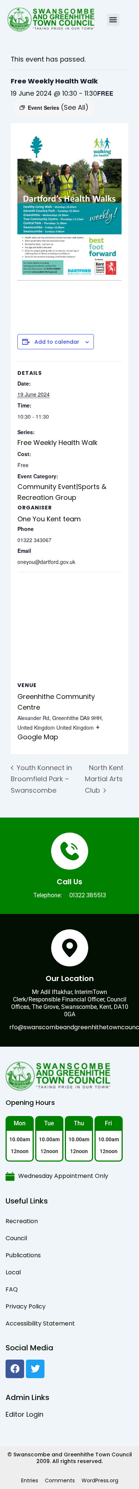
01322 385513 (87, 895)
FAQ (12, 1289)
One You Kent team (49, 519)
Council (16, 1238)
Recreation (22, 1221)
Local (13, 1272)
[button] (113, 20)
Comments (60, 1480)
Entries (29, 1480)
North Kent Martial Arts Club (104, 779)
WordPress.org (100, 1480)
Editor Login (24, 1414)
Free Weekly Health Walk (57, 442)
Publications (23, 1255)
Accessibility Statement (40, 1323)
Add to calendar (56, 342)
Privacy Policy (26, 1306)
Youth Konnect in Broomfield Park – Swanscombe (41, 779)
